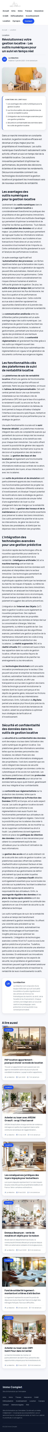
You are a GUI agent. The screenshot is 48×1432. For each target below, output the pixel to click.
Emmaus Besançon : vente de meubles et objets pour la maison (22, 1234)
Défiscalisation (17, 16)
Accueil (6, 11)
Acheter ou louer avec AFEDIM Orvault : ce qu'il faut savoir (20, 1119)
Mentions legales (17, 1405)
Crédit (5, 16)
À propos (16, 21)
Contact (28, 21)
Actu (13, 11)
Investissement (32, 16)
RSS (27, 1405)
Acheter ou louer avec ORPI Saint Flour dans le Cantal (19, 1349)
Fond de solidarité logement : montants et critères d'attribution (22, 1292)
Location (6, 21)
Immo (20, 11)
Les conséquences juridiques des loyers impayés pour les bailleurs (22, 1177)
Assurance (38, 11)
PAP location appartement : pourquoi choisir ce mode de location (24, 1061)
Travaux (28, 11)
